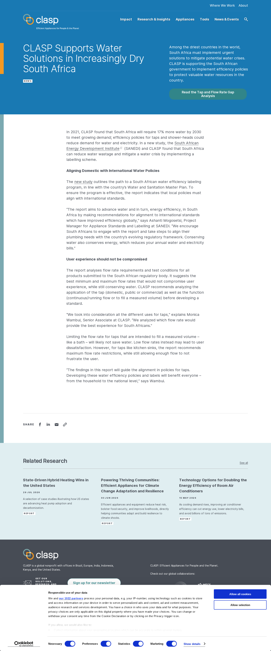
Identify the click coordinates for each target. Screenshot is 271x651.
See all (244, 462)
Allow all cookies (240, 594)
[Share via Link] (65, 424)
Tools (204, 19)
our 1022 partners (71, 598)
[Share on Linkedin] (48, 424)
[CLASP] (51, 22)
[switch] (106, 644)
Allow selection (240, 604)
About (243, 5)
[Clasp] (135, 554)
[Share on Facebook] (40, 424)
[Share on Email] (56, 424)
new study (83, 181)
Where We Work (222, 5)
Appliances (185, 19)
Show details (192, 643)
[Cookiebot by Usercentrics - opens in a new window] (24, 644)
